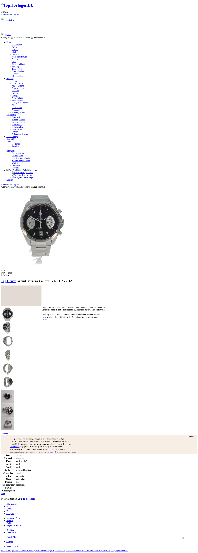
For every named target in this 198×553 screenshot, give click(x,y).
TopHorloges (28, 177)
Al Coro (15, 90)
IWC (14, 61)
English (15, 14)
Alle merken (17, 45)
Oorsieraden (17, 107)
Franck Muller (18, 71)
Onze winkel (14, 447)
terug (3, 493)
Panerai (15, 59)
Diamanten (11, 115)
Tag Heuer (8, 281)
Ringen (15, 105)
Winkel (15, 163)
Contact (15, 168)
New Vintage (12, 136)
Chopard (15, 54)
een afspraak (51, 452)
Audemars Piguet (19, 57)
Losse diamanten (19, 122)
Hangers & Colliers (20, 103)
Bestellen (16, 165)
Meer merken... (18, 76)
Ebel (14, 52)
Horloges (10, 42)
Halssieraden (17, 127)
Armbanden (17, 110)
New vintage (17, 98)
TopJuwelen (28, 172)
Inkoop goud (17, 156)
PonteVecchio (18, 88)
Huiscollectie (17, 83)
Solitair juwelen (18, 112)
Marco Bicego (18, 86)
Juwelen (9, 78)
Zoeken (7, 35)
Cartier (15, 49)
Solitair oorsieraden (20, 134)
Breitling (15, 66)
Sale (11, 140)
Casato (15, 93)
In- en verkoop (18, 153)
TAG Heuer (17, 69)
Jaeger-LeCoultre (19, 64)
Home (14, 81)
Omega (15, 74)
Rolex (14, 47)
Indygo (15, 95)
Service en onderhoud (21, 160)
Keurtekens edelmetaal (21, 158)
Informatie (16, 117)
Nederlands (6, 14)
